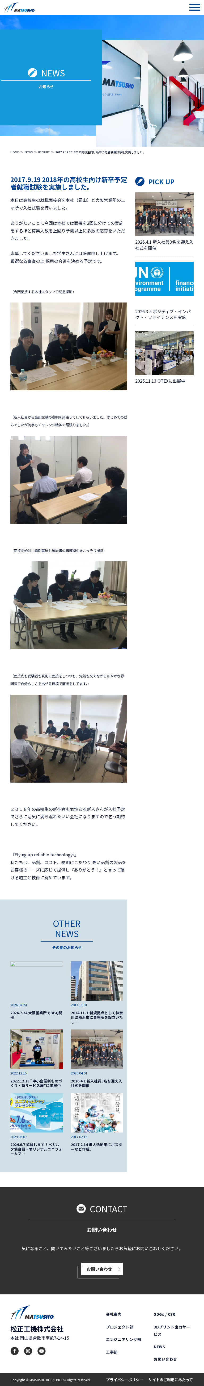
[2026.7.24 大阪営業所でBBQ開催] (36, 981)
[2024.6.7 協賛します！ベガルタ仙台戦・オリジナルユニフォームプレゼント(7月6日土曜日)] (36, 1112)
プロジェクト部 (119, 1327)
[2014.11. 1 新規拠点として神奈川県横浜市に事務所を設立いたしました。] (97, 981)
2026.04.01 (79, 1073)
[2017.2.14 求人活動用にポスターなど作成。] (97, 1112)
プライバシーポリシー (124, 1379)
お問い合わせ (99, 1269)
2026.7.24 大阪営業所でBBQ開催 (36, 1015)
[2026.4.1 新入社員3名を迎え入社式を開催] (97, 1049)
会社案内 (114, 1314)
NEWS (159, 1346)
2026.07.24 (18, 1004)
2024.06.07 (18, 1136)
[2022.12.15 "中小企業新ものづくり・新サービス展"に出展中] (36, 1049)
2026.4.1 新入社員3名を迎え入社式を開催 (96, 1083)
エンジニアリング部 (123, 1339)
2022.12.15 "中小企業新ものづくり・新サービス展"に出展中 (36, 1083)
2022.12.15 (18, 1073)
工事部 (112, 1352)
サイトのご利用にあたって (170, 1379)
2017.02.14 (79, 1136)
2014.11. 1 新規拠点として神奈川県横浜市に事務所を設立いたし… (97, 1017)
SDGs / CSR (164, 1314)
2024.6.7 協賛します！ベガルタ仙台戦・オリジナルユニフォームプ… (36, 1149)
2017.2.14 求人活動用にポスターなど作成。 (96, 1146)
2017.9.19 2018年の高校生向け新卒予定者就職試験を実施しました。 (68, 183)
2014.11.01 (79, 1004)
